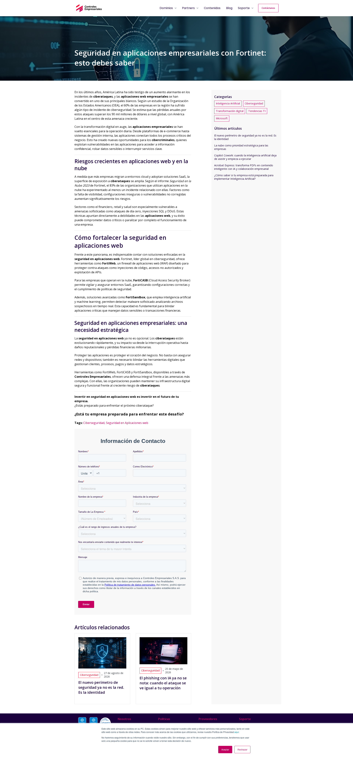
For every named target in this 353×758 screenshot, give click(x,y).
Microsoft (222, 118)
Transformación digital (229, 111)
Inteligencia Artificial (228, 103)
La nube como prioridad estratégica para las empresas (241, 147)
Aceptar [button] (225, 749)
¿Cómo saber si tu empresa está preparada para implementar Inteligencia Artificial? (243, 176)
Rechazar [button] (242, 749)
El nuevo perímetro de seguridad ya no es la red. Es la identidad (245, 137)
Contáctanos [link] (268, 8)
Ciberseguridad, (94, 423)
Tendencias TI (256, 111)
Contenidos (212, 8)
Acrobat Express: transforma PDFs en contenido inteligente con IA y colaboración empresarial (243, 167)
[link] (89, 8)
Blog (229, 8)
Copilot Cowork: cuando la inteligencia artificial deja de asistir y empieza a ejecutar (245, 157)
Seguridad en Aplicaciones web (127, 423)
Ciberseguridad (254, 103)
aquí (236, 732)
